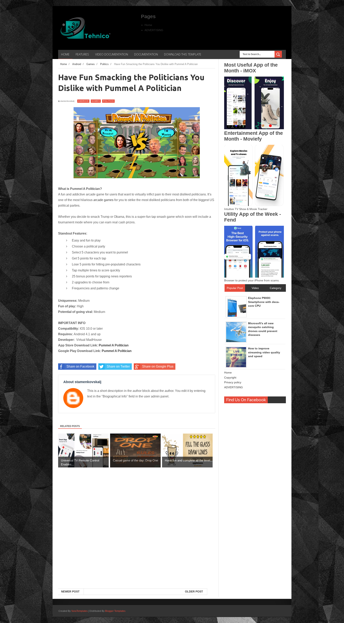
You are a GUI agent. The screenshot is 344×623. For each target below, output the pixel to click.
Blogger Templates (115, 611)
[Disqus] (136, 537)
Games (96, 101)
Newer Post (70, 591)
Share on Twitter (118, 366)
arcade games (103, 200)
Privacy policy (232, 382)
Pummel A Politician (114, 345)
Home (148, 25)
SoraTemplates (79, 611)
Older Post (194, 591)
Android (83, 101)
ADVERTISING (154, 30)
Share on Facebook (80, 366)
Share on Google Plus (157, 366)
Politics (108, 101)
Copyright (230, 377)
